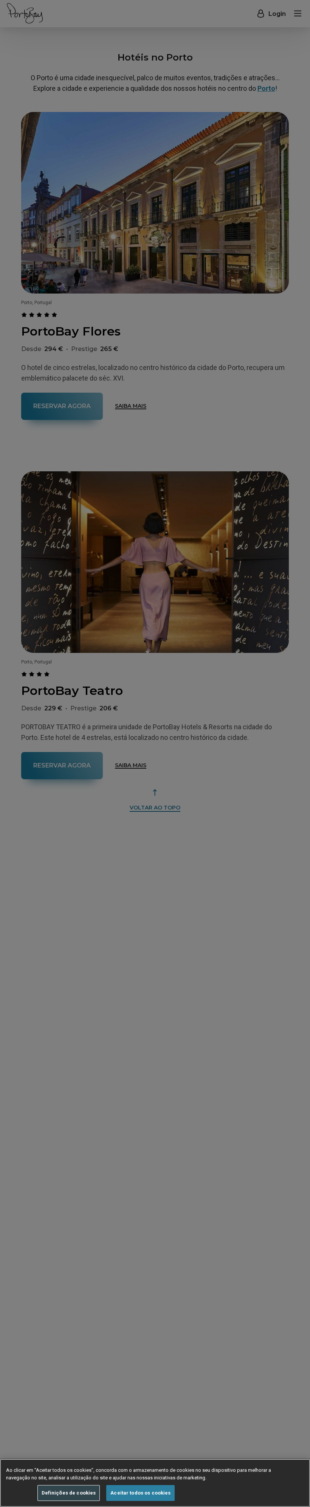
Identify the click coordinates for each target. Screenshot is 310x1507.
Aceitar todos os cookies (140, 1493)
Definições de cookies (69, 1493)
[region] (155, 1483)
